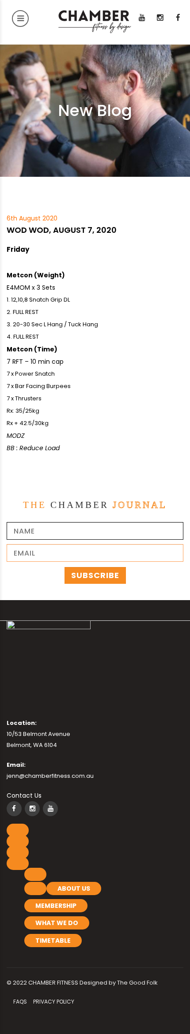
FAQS (20, 1001)
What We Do (56, 922)
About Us (73, 888)
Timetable (53, 940)
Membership (55, 905)
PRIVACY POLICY (53, 1001)
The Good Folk (137, 982)
